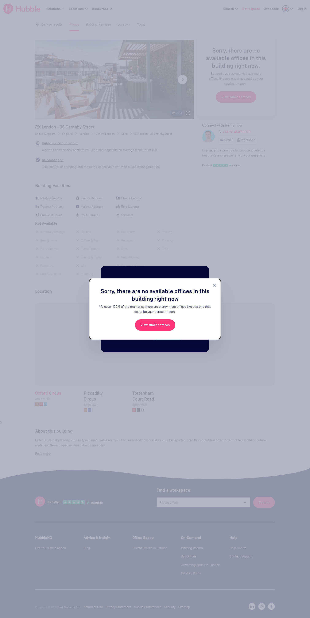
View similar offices (155, 325)
